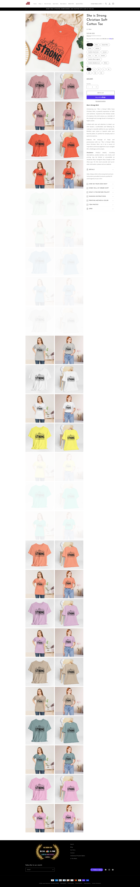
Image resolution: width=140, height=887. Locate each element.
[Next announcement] (114, 9)
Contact (72, 853)
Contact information (96, 883)
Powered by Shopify (55, 883)
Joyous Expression (46, 883)
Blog (71, 847)
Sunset (105, 52)
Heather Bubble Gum (94, 63)
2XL (89, 73)
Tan (96, 55)
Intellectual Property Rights (77, 855)
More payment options (101, 101)
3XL (95, 73)
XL (108, 69)
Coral (89, 44)
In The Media (73, 858)
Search (72, 844)
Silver (89, 48)
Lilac (89, 55)
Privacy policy (71, 883)
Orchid (103, 55)
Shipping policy (87, 883)
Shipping (89, 35)
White (105, 63)
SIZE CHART (90, 79)
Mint (96, 44)
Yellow (97, 48)
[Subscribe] (53, 870)
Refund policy (63, 883)
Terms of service (78, 883)
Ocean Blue (105, 44)
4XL (101, 73)
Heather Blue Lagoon (94, 59)
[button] (40, 3)
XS (89, 69)
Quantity (89, 83)
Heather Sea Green (93, 52)
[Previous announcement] (26, 9)
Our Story (72, 850)
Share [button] (89, 29)
